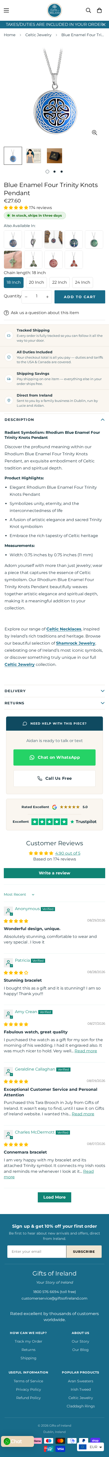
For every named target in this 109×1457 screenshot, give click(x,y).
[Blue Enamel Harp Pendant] (33, 239)
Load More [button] (54, 1197)
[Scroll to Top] (100, 1430)
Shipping (29, 1358)
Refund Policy (28, 1398)
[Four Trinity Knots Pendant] (94, 239)
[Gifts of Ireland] (54, 10)
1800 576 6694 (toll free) (54, 1292)
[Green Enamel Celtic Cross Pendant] (13, 260)
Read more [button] (86, 1051)
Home (9, 34)
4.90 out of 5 (67, 853)
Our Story (80, 1341)
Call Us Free (58, 778)
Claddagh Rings (81, 1406)
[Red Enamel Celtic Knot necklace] (53, 260)
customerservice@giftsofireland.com (54, 1298)
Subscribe (84, 1251)
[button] (99, 10)
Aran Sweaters (80, 1381)
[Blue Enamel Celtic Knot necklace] (13, 239)
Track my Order (28, 1341)
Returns (28, 1350)
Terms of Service (28, 1381)
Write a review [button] (54, 873)
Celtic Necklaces (63, 629)
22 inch (59, 282)
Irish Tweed (81, 1389)
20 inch (36, 282)
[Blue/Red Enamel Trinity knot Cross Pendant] (53, 239)
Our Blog (80, 1350)
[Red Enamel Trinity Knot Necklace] (74, 260)
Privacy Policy (28, 1389)
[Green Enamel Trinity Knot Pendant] (33, 260)
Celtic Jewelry (38, 34)
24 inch (82, 282)
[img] (16, 921)
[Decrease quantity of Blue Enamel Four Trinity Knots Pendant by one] (26, 296)
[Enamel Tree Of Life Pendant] (74, 239)
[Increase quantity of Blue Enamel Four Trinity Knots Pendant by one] (47, 296)
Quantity (13, 296)
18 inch (14, 282)
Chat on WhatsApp (59, 757)
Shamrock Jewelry (75, 643)
